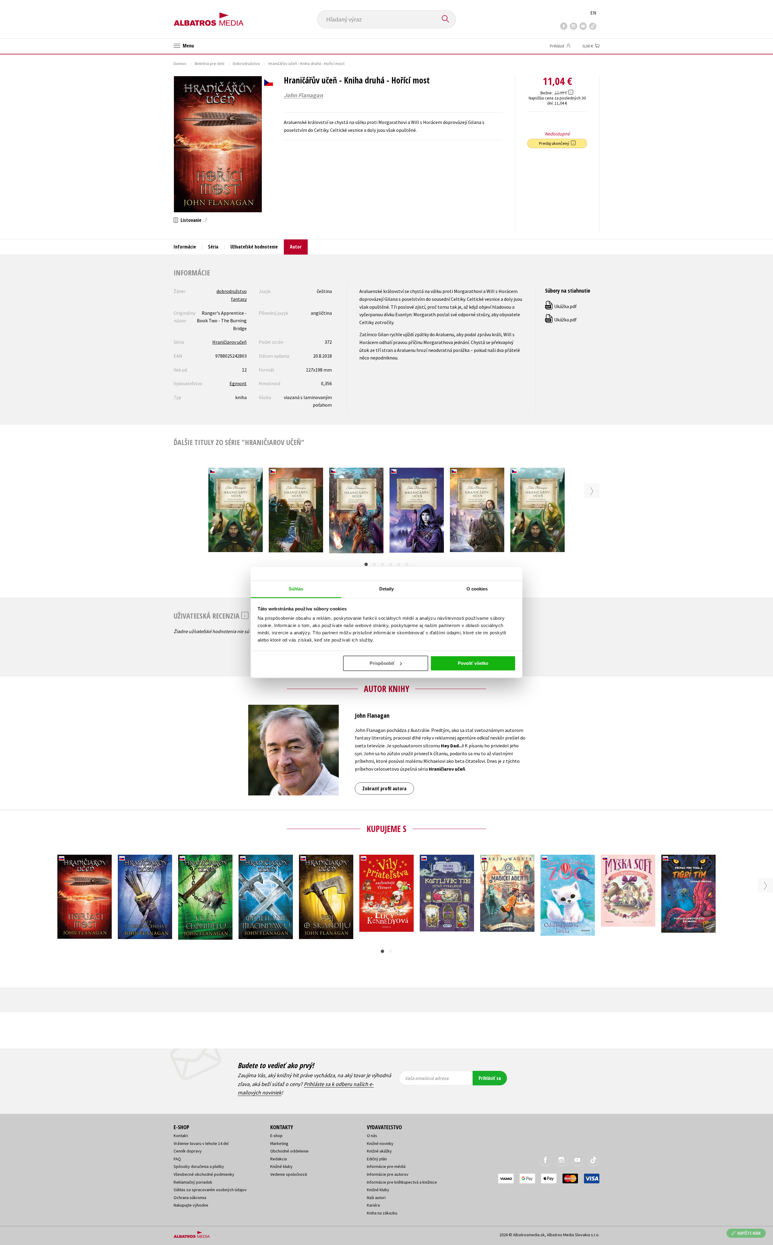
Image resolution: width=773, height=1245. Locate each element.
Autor (296, 246)
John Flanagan (303, 95)
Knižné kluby (281, 1166)
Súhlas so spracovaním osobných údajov (210, 1189)
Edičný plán (377, 1159)
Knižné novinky (380, 1143)
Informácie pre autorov (388, 1174)
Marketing (279, 1143)
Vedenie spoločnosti (288, 1174)
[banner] (209, 14)
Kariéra (373, 1205)
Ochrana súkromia (190, 1197)
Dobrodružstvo (246, 63)
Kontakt (181, 1135)
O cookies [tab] (477, 588)
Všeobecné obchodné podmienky (204, 1174)
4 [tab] (390, 564)
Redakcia (278, 1159)
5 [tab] (398, 564)
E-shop (276, 1135)
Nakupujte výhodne (191, 1205)
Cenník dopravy (188, 1151)
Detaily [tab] (386, 588)
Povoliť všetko (473, 663)
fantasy (239, 299)
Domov (180, 63)
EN (593, 13)
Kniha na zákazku (382, 1213)
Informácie (185, 246)
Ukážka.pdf (561, 306)
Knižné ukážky (379, 1151)
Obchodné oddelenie (289, 1151)
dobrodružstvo (232, 291)
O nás (372, 1135)
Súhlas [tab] (296, 588)
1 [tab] (366, 564)
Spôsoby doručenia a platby (199, 1166)
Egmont (238, 383)
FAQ (177, 1159)
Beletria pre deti (209, 63)
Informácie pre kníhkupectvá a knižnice (402, 1182)
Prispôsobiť (382, 663)
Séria (213, 246)
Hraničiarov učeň (229, 342)
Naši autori (376, 1197)
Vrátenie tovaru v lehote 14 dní (201, 1143)
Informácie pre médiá (386, 1166)
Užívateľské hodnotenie (254, 246)
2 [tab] (374, 564)
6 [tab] (407, 564)
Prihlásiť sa (490, 1078)
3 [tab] (382, 564)
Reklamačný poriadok (193, 1182)
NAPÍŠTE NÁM (749, 1233)
